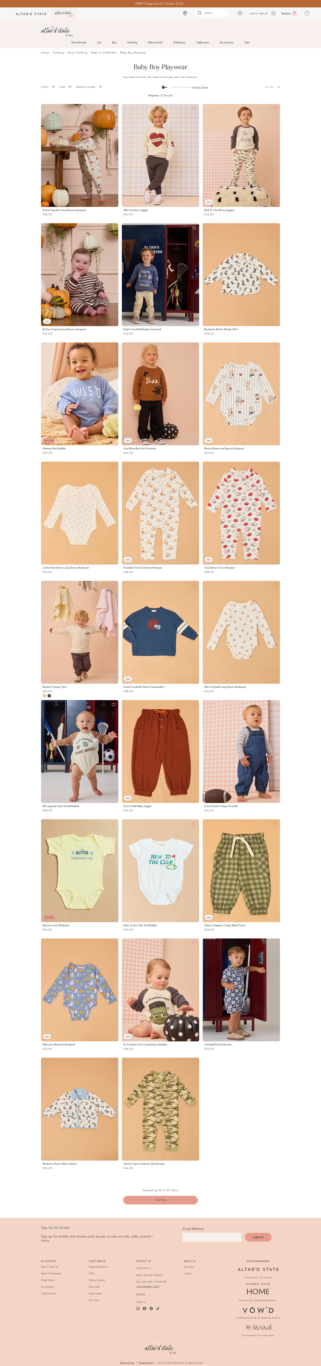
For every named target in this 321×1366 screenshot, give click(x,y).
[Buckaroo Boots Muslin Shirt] (241, 274)
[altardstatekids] (64, 14)
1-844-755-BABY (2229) (147, 1286)
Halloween (202, 42)
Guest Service (97, 1261)
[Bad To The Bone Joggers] (241, 155)
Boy (114, 42)
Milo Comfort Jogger (135, 210)
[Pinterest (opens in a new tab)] (151, 1308)
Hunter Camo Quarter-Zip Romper (144, 1163)
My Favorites (47, 1287)
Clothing (132, 42)
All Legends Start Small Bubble (61, 806)
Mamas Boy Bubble (54, 448)
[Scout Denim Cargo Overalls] (241, 751)
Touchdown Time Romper (219, 567)
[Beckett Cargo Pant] (79, 632)
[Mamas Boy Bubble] (79, 393)
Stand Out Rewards (51, 1273)
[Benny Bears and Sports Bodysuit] (241, 393)
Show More (160, 1200)
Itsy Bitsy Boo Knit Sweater (140, 448)
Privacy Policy (146, 1363)
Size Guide (94, 1287)
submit (258, 1237)
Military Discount (97, 1280)
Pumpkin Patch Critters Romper (142, 567)
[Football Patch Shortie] (241, 989)
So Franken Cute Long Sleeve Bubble (145, 1044)
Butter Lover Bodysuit (56, 925)
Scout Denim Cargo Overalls (221, 806)
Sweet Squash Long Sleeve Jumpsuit (64, 210)
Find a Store (200, 87)
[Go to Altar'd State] (258, 1269)
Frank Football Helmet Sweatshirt (144, 687)
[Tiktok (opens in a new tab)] (158, 1308)
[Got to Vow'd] (258, 1309)
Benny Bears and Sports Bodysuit (224, 448)
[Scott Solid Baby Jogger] (160, 751)
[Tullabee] (160, 1347)
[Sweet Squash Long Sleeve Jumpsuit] (79, 155)
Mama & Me (155, 42)
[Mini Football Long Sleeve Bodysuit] (241, 632)
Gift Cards (94, 1300)
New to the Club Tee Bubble (140, 925)
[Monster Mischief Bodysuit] (79, 989)
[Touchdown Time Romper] (241, 513)
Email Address (193, 1229)
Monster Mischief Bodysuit (59, 1044)
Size (63, 86)
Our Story (189, 1267)
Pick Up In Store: (182, 87)
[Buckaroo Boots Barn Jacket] (79, 1109)
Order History (48, 1280)
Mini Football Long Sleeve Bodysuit (225, 687)
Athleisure (179, 42)
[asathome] (258, 1288)
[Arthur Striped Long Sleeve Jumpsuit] (79, 274)
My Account (48, 1261)
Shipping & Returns (98, 1267)
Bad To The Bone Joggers (219, 210)
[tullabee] (160, 30)
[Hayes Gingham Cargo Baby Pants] (241, 870)
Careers (187, 1273)
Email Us (140, 1294)
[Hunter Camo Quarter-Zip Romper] (160, 1109)
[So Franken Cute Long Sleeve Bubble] (160, 989)
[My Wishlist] (240, 13)
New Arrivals (78, 42)
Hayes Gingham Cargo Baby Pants (225, 925)
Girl (99, 42)
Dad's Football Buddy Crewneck (142, 329)
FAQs (91, 1273)
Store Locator (95, 1293)
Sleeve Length (86, 86)
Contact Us (143, 1261)
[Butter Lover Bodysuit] (79, 870)
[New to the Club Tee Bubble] (160, 870)
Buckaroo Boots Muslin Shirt (221, 329)
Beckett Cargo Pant (55, 687)
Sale (247, 42)
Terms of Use (127, 1363)
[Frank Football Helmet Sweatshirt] (160, 632)
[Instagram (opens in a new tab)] (138, 1308)
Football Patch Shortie (217, 1044)
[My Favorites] (113, 109)
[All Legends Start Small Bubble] (79, 751)
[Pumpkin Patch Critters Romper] (160, 513)
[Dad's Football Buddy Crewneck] (160, 274)
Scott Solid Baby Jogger (137, 806)
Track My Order (48, 1293)
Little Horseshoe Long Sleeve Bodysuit (66, 567)
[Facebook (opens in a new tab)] (144, 1308)
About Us (190, 1261)
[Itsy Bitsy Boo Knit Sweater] (160, 393)
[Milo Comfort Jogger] (160, 155)
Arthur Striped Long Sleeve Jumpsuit (64, 329)
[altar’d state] (31, 13)
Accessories (227, 42)
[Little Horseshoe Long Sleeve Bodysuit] (79, 513)
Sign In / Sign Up (49, 1267)
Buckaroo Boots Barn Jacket (60, 1163)
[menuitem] (78, 42)
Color (45, 86)
